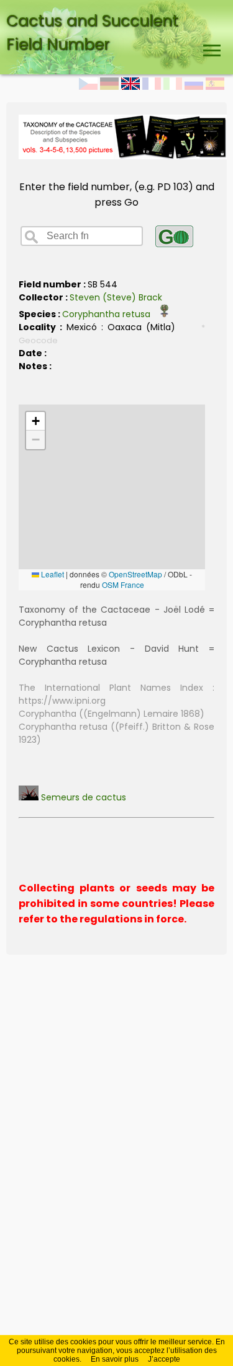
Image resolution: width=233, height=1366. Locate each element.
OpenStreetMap (135, 574)
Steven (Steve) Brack (116, 297)
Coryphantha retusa (110, 314)
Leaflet (51, 574)
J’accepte (164, 1359)
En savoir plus (115, 1359)
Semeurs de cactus (82, 797)
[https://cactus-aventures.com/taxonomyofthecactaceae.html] (123, 156)
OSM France (123, 584)
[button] (35, 421)
